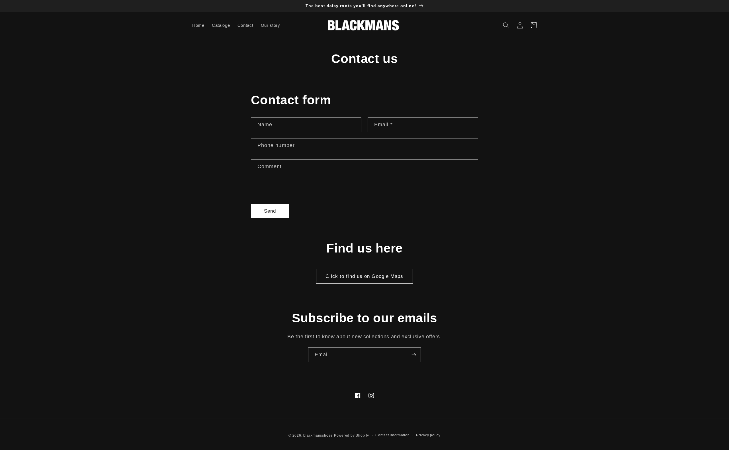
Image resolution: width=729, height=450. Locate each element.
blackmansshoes (318, 435)
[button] (506, 25)
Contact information (392, 435)
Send (270, 210)
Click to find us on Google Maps (364, 276)
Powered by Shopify (351, 435)
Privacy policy (428, 435)
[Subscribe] (414, 354)
